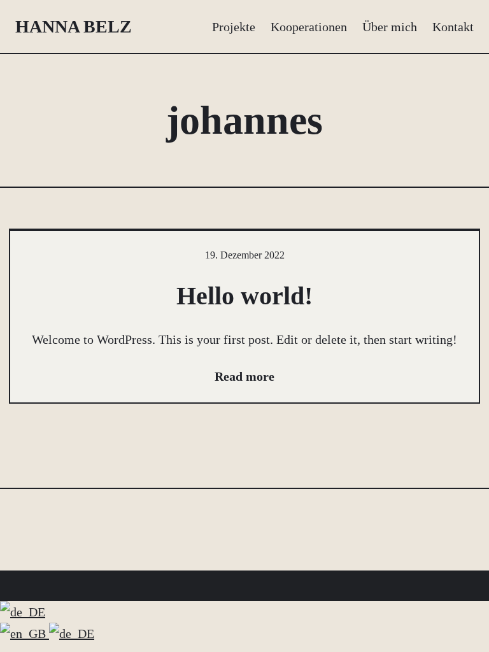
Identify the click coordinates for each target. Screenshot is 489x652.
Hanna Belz (73, 26)
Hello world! (244, 295)
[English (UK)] (24, 634)
